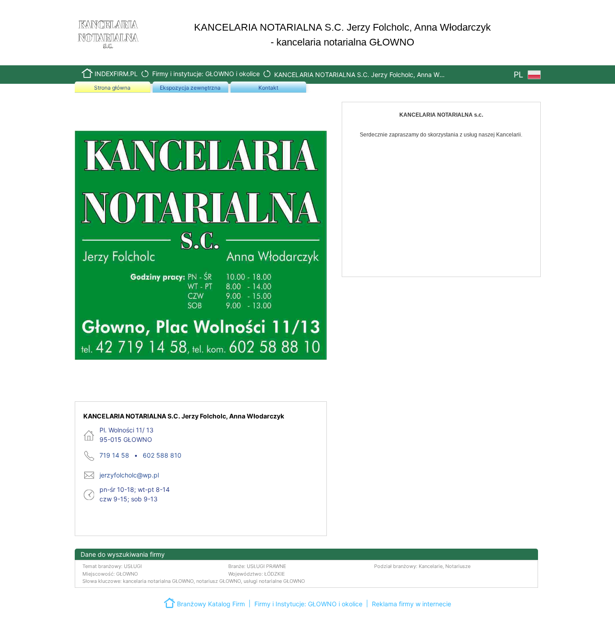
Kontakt (268, 87)
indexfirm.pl (116, 73)
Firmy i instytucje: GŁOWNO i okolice (206, 73)
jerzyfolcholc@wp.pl (129, 475)
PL (519, 74)
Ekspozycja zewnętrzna (190, 87)
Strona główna (112, 87)
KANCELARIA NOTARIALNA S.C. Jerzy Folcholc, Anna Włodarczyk (359, 74)
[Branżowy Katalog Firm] (170, 602)
